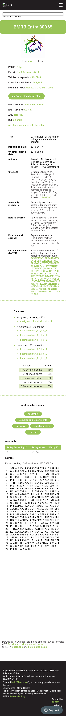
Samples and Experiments (33, 420)
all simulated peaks (32, 644)
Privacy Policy (17, 696)
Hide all (33, 432)
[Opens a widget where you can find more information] (52, 710)
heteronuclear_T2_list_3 (33, 358)
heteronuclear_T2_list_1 (33, 349)
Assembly (33, 414)
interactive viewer (34, 104)
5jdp (19, 67)
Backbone (13, 644)
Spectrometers (42, 426)
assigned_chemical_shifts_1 (36, 321)
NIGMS (55, 702)
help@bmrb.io (19, 682)
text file (28, 109)
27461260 (45, 197)
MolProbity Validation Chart (27, 96)
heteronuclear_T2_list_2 (33, 353)
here (30, 61)
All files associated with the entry (26, 125)
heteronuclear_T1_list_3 (33, 340)
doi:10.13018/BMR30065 (39, 87)
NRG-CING (35, 77)
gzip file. (18, 115)
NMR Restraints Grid (28, 72)
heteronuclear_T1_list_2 (33, 335)
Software (20, 426)
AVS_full (37, 82)
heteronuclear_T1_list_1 (33, 330)
